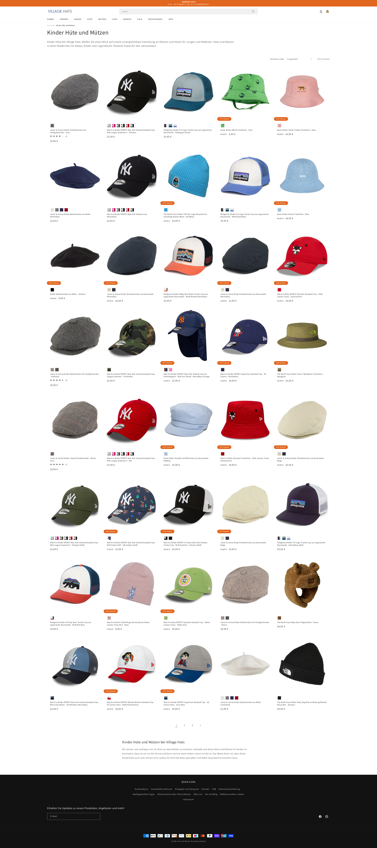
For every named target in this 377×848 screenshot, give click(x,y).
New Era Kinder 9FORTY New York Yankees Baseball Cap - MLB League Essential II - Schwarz (131, 131)
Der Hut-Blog (211, 794)
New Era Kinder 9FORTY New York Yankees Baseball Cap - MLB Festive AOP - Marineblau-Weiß (131, 543)
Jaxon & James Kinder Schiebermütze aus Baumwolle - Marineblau (131, 295)
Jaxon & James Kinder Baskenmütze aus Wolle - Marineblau (70, 215)
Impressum (188, 799)
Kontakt (205, 789)
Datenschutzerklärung (229, 789)
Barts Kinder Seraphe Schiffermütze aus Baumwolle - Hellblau (187, 459)
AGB (214, 789)
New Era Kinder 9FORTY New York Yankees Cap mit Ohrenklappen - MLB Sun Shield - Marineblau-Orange (187, 375)
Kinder (77, 19)
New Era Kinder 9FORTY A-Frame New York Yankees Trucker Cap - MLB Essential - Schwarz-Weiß (185, 543)
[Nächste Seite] (200, 725)
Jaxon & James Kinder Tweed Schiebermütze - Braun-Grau (73, 459)
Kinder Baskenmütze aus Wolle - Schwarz (68, 294)
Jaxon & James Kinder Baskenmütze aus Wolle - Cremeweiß (241, 703)
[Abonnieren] (97, 816)
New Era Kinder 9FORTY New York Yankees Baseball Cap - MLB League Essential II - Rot (131, 459)
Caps (114, 19)
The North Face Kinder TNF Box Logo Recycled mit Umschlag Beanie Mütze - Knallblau (185, 215)
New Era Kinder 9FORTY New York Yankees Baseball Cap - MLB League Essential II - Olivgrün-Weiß (74, 543)
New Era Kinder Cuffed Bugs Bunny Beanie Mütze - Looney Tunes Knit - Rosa (129, 623)
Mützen (102, 19)
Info (171, 19)
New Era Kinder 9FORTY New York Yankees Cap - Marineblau (127, 215)
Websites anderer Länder (232, 794)
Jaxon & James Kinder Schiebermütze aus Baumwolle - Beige (301, 459)
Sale (139, 19)
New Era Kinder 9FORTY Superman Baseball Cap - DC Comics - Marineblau (243, 375)
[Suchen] (253, 11)
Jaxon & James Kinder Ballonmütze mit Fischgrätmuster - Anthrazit (74, 375)
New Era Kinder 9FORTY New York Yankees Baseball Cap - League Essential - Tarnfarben (131, 375)
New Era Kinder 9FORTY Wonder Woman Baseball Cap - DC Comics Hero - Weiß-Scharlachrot (130, 703)
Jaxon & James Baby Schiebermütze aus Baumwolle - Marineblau (243, 295)
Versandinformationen (161, 789)
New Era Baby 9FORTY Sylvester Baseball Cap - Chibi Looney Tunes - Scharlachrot (300, 295)
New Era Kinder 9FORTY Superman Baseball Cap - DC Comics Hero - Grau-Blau (186, 703)
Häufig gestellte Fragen (144, 794)
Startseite (51, 25)
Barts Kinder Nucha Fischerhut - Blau (293, 214)
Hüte (89, 19)
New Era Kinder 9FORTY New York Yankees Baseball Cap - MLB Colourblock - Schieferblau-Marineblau (74, 703)
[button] (327, 11)
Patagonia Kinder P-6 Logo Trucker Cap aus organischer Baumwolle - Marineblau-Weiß (301, 543)
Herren (64, 19)
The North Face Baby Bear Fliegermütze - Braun (298, 622)
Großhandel (155, 19)
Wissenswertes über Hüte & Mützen (174, 794)
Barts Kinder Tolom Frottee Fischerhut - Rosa (296, 130)
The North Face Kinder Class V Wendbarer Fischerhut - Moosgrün (300, 375)
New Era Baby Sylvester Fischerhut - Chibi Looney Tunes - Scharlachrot (245, 459)
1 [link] (176, 725)
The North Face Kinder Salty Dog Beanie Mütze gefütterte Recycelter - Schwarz (301, 703)
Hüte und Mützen (183, 841)
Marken (127, 19)
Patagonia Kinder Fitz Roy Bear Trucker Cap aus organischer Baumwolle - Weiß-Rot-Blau (70, 623)
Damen (50, 19)
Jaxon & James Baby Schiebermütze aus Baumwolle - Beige (243, 543)
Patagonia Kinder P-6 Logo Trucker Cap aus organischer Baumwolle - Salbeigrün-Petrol (188, 131)
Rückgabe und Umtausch (187, 789)
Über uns (198, 794)
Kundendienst (141, 789)
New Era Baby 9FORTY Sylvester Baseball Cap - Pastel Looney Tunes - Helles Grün (187, 623)
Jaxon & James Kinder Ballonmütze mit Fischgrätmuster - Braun (244, 623)
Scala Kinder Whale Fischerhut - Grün (236, 130)
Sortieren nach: (277, 59)
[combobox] (188, 11)
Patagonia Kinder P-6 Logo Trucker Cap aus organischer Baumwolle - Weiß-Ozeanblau (244, 215)
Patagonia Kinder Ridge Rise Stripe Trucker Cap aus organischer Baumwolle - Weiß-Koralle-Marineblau (186, 295)
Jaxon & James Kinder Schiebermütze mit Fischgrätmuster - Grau (68, 131)
